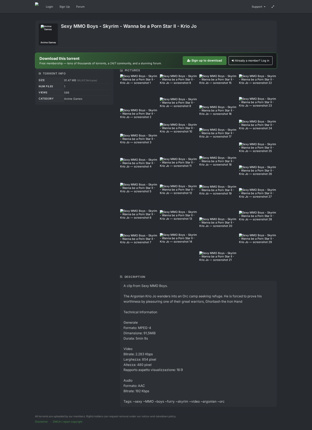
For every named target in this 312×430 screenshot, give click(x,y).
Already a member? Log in (252, 60)
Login (49, 6)
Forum (80, 6)
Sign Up (64, 6)
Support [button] (257, 6)
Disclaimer (41, 421)
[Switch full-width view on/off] (273, 6)
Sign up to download (206, 60)
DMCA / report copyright (67, 421)
